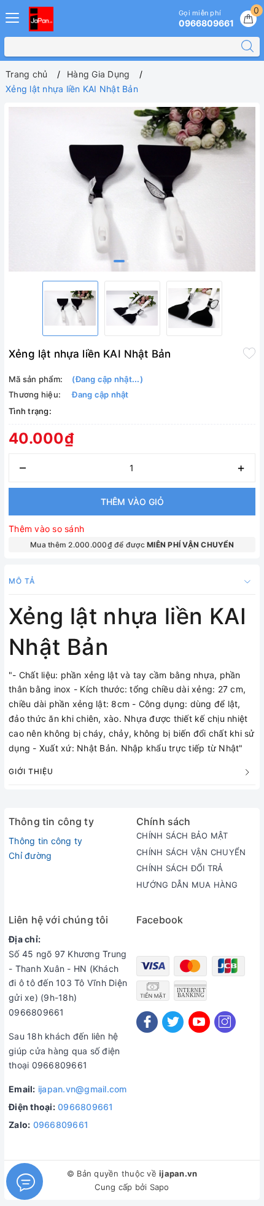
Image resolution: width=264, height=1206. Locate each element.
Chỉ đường (30, 855)
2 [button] (132, 261)
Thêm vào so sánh (46, 528)
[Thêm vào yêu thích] (249, 352)
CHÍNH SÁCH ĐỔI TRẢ (179, 868)
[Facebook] (147, 1022)
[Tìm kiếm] (247, 47)
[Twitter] (173, 1022)
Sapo (159, 1187)
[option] (132, 189)
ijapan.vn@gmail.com (82, 1089)
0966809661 (86, 1107)
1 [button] (119, 261)
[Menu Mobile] (13, 16)
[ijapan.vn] (41, 19)
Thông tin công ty (45, 841)
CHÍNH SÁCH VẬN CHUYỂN (191, 852)
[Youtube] (199, 1022)
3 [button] (144, 261)
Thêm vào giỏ (132, 501)
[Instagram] (225, 1022)
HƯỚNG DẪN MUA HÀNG (187, 885)
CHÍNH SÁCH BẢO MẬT (182, 835)
